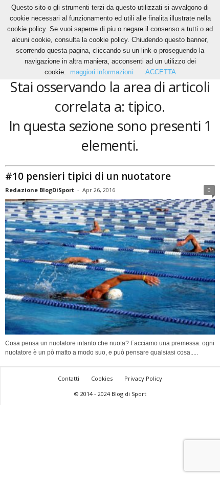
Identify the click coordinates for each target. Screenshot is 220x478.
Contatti (68, 378)
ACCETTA (160, 72)
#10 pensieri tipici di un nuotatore (88, 176)
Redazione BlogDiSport (39, 190)
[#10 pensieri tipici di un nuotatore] (110, 267)
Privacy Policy (143, 378)
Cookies (102, 378)
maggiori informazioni (101, 72)
